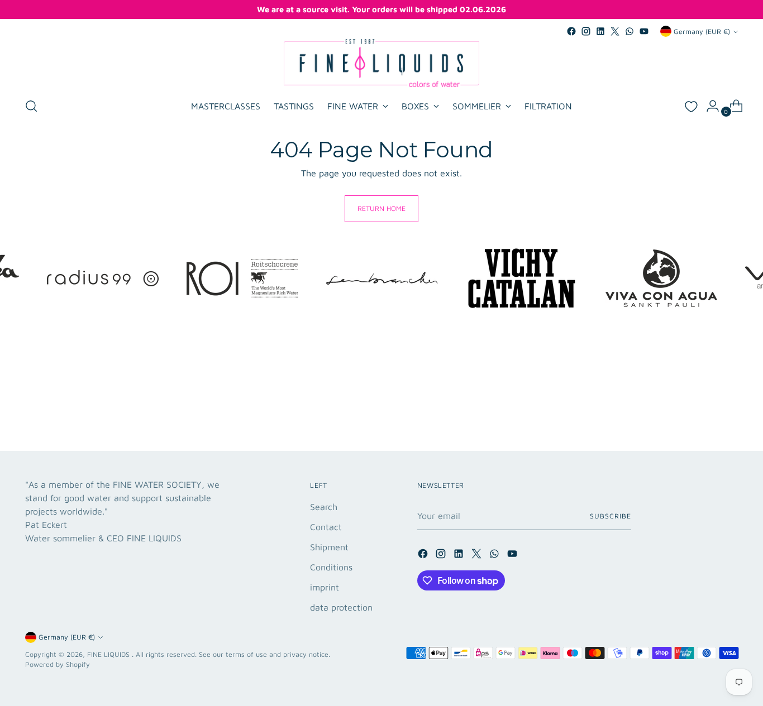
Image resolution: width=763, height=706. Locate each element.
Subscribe (610, 516)
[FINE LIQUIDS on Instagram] (586, 31)
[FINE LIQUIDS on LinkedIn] (600, 31)
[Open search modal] (31, 106)
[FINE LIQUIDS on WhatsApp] (629, 31)
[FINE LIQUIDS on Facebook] (571, 31)
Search (323, 507)
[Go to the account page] (708, 106)
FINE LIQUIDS (109, 654)
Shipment (329, 547)
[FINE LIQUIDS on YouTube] (644, 31)
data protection (341, 607)
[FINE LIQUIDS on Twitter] (615, 31)
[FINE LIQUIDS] (381, 63)
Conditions (331, 567)
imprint (324, 587)
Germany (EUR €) (702, 31)
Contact (326, 527)
